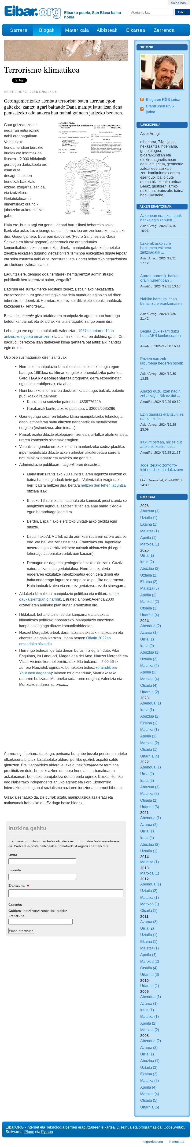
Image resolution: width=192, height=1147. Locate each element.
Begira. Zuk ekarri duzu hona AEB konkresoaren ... (160, 335)
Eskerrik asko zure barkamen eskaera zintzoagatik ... (155, 247)
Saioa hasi (178, 3)
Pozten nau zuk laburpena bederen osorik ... (161, 363)
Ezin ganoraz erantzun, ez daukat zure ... (162, 416)
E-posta (14, 870)
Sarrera (18, 30)
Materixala (77, 30)
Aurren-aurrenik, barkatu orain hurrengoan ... (160, 278)
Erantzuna (17, 885)
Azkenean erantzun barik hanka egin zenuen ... (161, 217)
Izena (12, 854)
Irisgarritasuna (152, 1141)
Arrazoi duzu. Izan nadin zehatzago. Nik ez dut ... (160, 393)
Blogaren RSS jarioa (163, 99)
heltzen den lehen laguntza (103, 485)
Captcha (15, 904)
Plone (29, 1131)
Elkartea (135, 30)
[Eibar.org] (32, 11)
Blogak (47, 30)
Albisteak (107, 30)
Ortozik (146, 47)
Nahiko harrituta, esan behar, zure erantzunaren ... (161, 303)
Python (47, 1131)
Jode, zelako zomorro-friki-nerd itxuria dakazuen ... (161, 469)
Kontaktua (176, 1141)
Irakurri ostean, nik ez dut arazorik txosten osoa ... (161, 444)
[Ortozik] (162, 71)
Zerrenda (164, 30)
